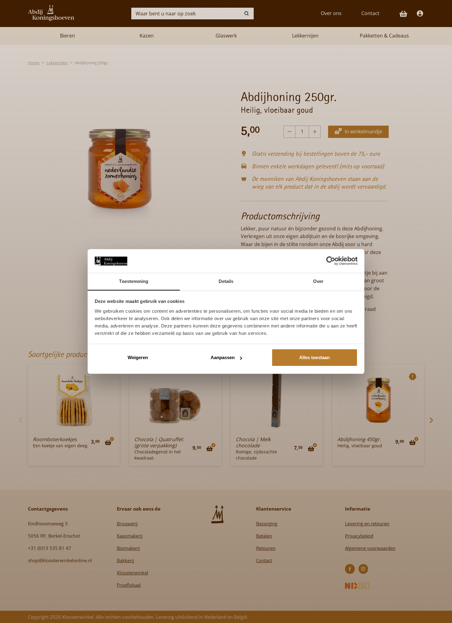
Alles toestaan (314, 357)
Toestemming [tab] (133, 281)
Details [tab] (226, 281)
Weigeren (138, 357)
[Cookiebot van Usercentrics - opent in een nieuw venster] (331, 260)
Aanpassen (223, 357)
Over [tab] (318, 281)
